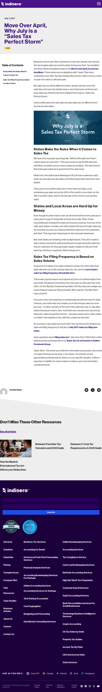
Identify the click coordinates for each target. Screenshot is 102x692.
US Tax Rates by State (73, 631)
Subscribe (51, 512)
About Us (7, 619)
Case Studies (9, 600)
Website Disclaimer (61, 686)
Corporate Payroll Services (76, 588)
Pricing (6, 565)
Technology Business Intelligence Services (79, 615)
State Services (70, 662)
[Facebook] (86, 390)
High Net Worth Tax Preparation (78, 580)
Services (7, 542)
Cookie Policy (74, 686)
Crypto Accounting (72, 624)
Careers (7, 626)
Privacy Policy (37, 686)
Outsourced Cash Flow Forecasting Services (41, 558)
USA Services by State (74, 654)
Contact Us (8, 634)
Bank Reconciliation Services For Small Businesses (79, 604)
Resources (8, 593)
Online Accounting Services (37, 585)
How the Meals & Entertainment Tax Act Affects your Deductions (13, 465)
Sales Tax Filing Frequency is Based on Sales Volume (16, 81)
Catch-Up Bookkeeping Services (79, 565)
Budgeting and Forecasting (37, 614)
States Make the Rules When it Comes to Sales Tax (14, 73)
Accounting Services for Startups (40, 591)
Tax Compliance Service (74, 557)
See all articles (8, 431)
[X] (93, 390)
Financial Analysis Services (37, 567)
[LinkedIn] (99, 390)
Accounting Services (73, 549)
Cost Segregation (32, 606)
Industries (8, 557)
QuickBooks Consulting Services (40, 621)
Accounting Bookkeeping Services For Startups (41, 576)
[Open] (99, 3)
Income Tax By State (73, 647)
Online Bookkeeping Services (77, 542)
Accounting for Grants (34, 549)
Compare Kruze (11, 572)
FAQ (5, 588)
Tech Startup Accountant (36, 598)
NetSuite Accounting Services (77, 572)
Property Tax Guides (72, 639)
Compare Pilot (10, 580)
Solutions (8, 549)
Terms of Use (49, 686)
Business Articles (8, 610)
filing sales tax (62, 337)
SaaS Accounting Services (76, 595)
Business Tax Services (35, 542)
